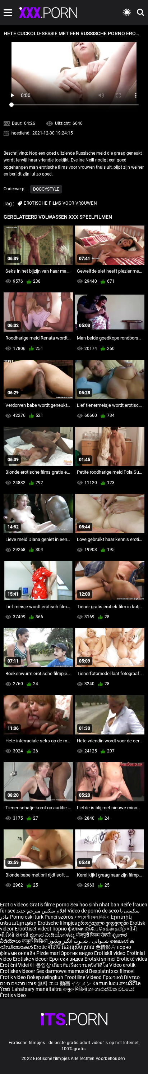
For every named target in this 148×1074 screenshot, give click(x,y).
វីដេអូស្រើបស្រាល (79, 947)
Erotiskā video (110, 953)
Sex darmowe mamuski (62, 971)
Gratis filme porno (49, 904)
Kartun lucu (105, 983)
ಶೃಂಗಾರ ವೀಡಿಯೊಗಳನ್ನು (52, 935)
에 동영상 (41, 965)
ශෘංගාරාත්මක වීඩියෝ (111, 989)
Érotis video (13, 995)
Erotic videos (14, 904)
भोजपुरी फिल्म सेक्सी (93, 935)
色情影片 (106, 947)
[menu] (8, 12)
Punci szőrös (59, 917)
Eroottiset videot (33, 929)
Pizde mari (48, 953)
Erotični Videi (15, 965)
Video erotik (122, 965)
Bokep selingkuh (45, 977)
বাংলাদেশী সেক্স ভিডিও (92, 917)
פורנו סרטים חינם (18, 983)
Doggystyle (46, 189)
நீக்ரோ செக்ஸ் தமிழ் (105, 929)
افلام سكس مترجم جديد (41, 911)
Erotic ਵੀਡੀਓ (48, 947)
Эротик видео (77, 953)
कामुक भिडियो (75, 989)
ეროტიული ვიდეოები (104, 923)
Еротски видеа (66, 959)
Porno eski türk (26, 917)
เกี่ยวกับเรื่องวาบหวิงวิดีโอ (80, 965)
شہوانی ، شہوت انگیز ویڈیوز (79, 941)
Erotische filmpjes (57, 923)
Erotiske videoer (31, 959)
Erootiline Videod (83, 977)
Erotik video (13, 977)
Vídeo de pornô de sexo (93, 911)
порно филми (68, 929)
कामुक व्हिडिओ (35, 941)
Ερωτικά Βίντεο (121, 977)
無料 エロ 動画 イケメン (64, 983)
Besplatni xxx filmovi (111, 971)
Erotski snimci (100, 959)
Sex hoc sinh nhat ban (94, 904)
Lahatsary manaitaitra (37, 989)
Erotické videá (131, 959)
